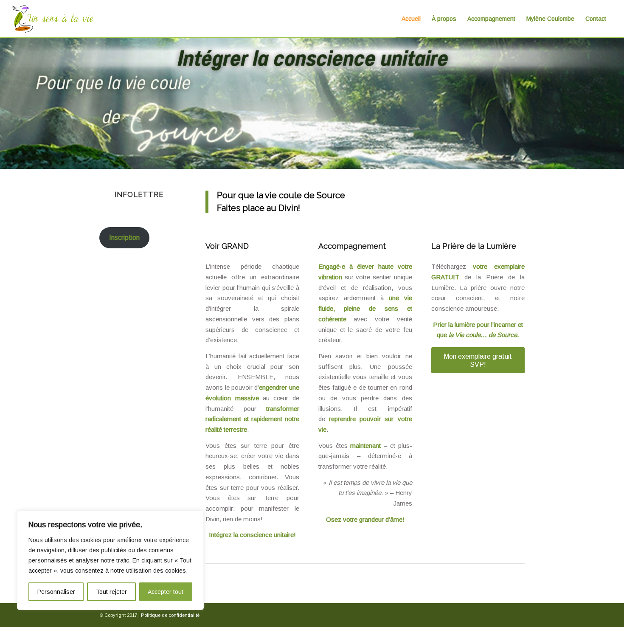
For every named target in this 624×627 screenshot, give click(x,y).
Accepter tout (165, 591)
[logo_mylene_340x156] (53, 18)
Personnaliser (56, 591)
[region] (110, 560)
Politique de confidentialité (170, 615)
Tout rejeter (111, 591)
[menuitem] (411, 18)
